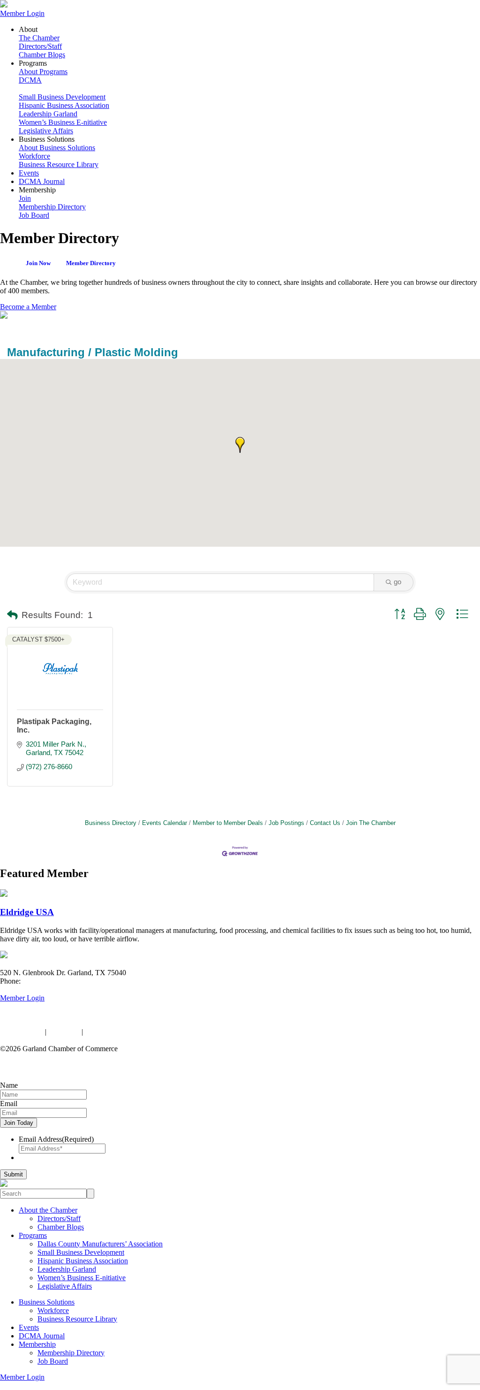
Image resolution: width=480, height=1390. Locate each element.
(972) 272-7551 (45, 981)
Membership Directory (52, 207)
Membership (37, 1344)
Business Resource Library (58, 164)
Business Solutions (47, 1302)
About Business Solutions (57, 148)
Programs (33, 1235)
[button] (240, 445)
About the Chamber (48, 1210)
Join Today (18, 1122)
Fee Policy (64, 1032)
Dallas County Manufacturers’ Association (100, 1244)
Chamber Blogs (42, 55)
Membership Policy (113, 1032)
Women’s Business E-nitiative (63, 122)
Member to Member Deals (228, 822)
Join (25, 198)
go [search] (397, 582)
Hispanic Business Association (64, 105)
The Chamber (39, 38)
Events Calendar (164, 822)
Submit (13, 1174)
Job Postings (286, 822)
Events (29, 173)
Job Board (34, 215)
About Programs (43, 72)
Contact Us (325, 822)
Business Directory (110, 822)
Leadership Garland (48, 114)
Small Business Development (62, 97)
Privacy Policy (21, 1032)
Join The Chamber (371, 822)
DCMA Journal (42, 181)
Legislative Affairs (46, 131)
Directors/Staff (40, 46)
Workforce (34, 156)
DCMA (30, 80)
